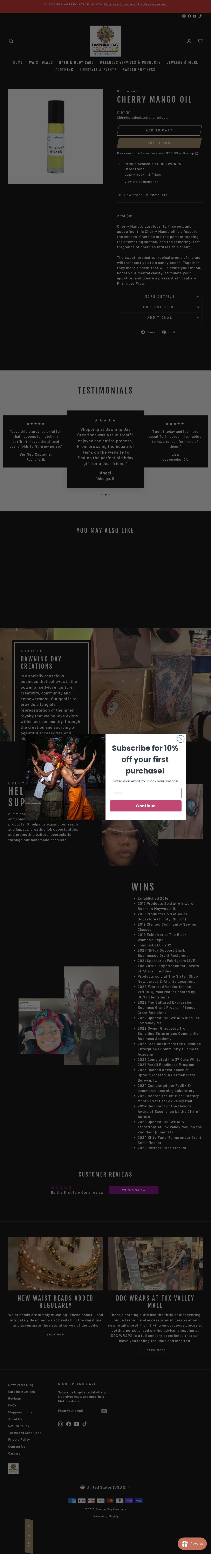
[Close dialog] (180, 739)
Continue (146, 806)
